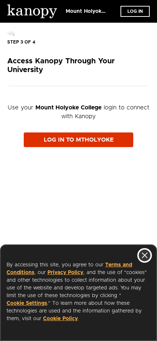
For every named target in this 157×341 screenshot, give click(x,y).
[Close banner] (144, 255)
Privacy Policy (65, 272)
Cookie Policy (60, 318)
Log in (135, 11)
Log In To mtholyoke (79, 140)
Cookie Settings (27, 303)
